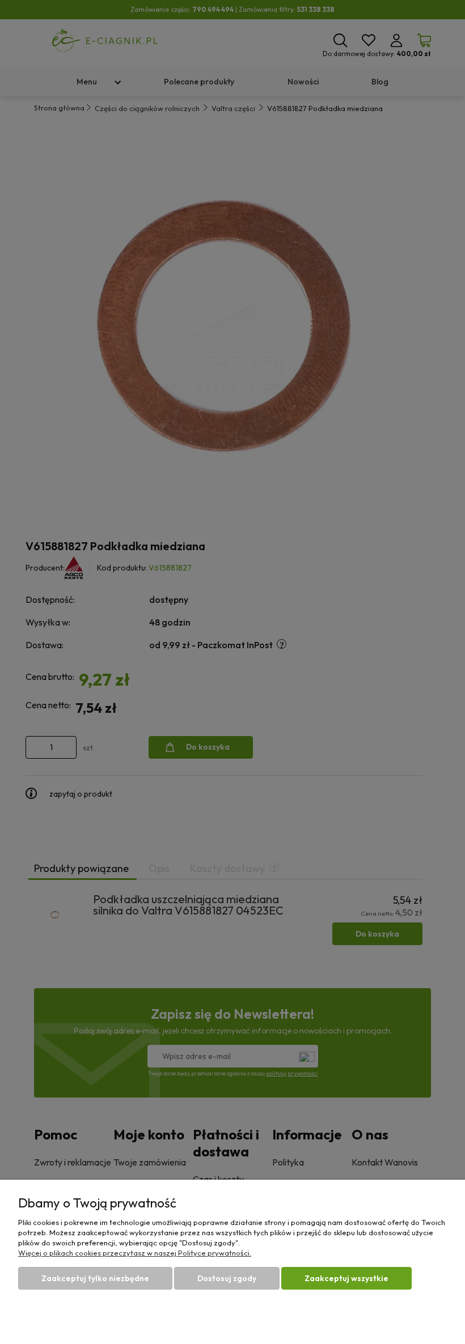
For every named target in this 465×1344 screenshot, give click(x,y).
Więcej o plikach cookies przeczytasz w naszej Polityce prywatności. (134, 1252)
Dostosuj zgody (226, 1278)
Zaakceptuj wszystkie (346, 1278)
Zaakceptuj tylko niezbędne (95, 1278)
